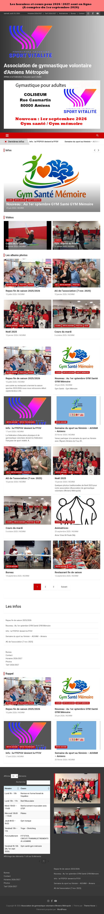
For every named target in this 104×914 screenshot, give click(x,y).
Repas (30, 285)
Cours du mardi (63, 331)
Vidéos (10, 217)
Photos (23, 285)
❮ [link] (39, 861)
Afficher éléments (15, 776)
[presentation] (95, 150)
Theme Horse (89, 906)
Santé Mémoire (82, 372)
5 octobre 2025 (61, 335)
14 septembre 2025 (13, 576)
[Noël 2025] (76, 460)
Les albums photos (17, 255)
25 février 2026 (61, 435)
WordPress (61, 909)
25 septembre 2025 (63, 531)
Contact (81, 13)
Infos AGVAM (12, 200)
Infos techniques (27, 200)
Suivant (64, 587)
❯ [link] (48, 861)
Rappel (9, 673)
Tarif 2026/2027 (50, 13)
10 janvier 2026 (61, 294)
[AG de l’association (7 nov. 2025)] (27, 460)
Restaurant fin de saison (68, 572)
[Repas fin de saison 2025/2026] (27, 360)
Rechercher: (21, 782)
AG (56, 285)
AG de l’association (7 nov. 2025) (73, 290)
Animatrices (63, 13)
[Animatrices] (76, 510)
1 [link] (43, 861)
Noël (22, 326)
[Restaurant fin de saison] (76, 554)
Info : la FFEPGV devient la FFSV (32, 204)
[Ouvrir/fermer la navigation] (7, 135)
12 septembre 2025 (63, 576)
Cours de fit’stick (15, 243)
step (86, 326)
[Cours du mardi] (27, 510)
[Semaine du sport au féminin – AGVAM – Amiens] (76, 410)
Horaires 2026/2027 (35, 13)
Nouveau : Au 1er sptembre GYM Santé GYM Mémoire (28, 626)
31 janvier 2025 (12, 246)
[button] (18, 788)
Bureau (73, 13)
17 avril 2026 (11, 208)
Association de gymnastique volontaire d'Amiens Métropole (46, 906)
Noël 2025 (11, 331)
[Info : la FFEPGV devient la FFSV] (27, 410)
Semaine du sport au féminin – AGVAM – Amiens (63, 141)
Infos (9, 150)
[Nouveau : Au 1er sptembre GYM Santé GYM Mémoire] (76, 360)
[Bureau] (27, 554)
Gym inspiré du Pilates (67, 243)
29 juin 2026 (59, 385)
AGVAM (21, 208)
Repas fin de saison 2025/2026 (23, 290)
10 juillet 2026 (11, 294)
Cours (58, 326)
